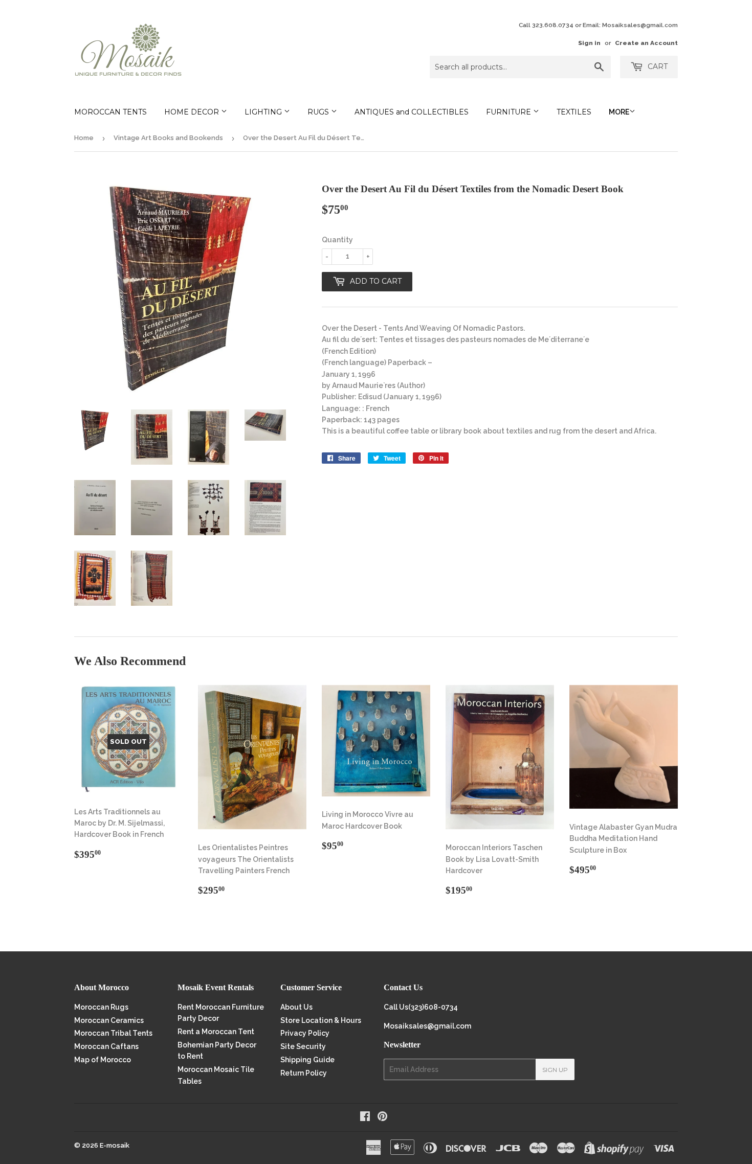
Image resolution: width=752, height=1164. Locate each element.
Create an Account (646, 43)
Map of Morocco (102, 1060)
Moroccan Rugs (101, 1007)
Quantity (337, 240)
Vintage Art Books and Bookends (168, 138)
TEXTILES (574, 112)
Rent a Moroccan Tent (216, 1032)
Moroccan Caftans (106, 1046)
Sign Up (555, 1070)
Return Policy (303, 1073)
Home (84, 138)
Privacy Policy (304, 1033)
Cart (657, 66)
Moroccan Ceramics (109, 1020)
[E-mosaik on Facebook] (365, 1117)
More (619, 112)
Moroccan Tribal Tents (113, 1033)
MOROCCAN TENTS (110, 112)
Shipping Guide (307, 1060)
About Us (296, 1007)
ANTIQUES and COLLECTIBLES (412, 112)
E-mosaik (114, 1145)
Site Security (303, 1046)
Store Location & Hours (320, 1020)
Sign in (589, 43)
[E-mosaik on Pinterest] (382, 1117)
